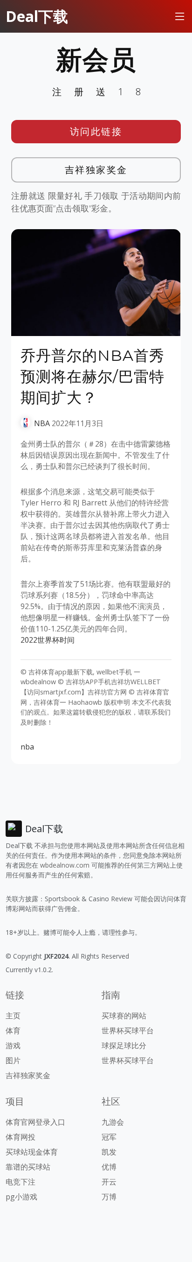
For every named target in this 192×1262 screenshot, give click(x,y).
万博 (109, 1197)
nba (27, 747)
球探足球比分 (124, 1045)
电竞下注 (20, 1182)
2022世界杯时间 (48, 640)
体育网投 (20, 1137)
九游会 (113, 1122)
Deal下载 (37, 16)
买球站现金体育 (32, 1152)
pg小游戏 (21, 1197)
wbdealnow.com (64, 865)
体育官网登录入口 (35, 1122)
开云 (109, 1182)
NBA (42, 423)
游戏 (13, 1045)
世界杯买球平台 (128, 1030)
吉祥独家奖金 (96, 169)
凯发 (109, 1152)
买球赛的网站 (124, 1015)
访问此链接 (96, 131)
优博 (109, 1167)
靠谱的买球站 (28, 1167)
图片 (13, 1060)
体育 (13, 1030)
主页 (13, 1015)
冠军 (109, 1137)
